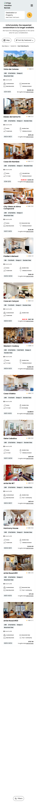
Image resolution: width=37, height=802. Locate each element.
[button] (15, 15)
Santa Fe (13, 46)
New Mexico (5, 46)
